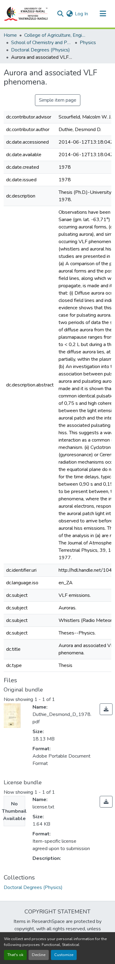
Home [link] (10, 35)
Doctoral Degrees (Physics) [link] (40, 50)
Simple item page (57, 100)
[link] (106, 709)
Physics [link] (88, 42)
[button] (26, 13)
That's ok (15, 955)
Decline (38, 955)
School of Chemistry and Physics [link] (41, 42)
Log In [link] (81, 13)
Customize (63, 955)
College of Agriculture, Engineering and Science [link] (55, 35)
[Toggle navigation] (102, 14)
